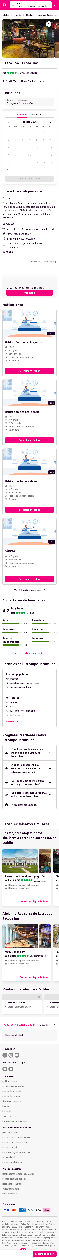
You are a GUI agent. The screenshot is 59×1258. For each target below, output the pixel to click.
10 (8, 147)
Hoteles (5, 15)
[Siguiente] (50, 121)
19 (22, 155)
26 (22, 162)
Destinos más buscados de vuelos (18, 1174)
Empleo (6, 1106)
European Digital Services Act (16, 1152)
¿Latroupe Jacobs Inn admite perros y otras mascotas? (27, 782)
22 (43, 155)
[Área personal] (55, 4)
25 (15, 162)
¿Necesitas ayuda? (11, 1132)
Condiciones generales (13, 1086)
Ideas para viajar (9, 1194)
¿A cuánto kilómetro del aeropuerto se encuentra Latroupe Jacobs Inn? (25, 768)
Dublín (29, 15)
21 (36, 155)
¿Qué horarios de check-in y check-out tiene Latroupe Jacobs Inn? (26, 753)
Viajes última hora (10, 1189)
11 (15, 147)
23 (50, 155)
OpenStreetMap (49, 262)
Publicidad (7, 1111)
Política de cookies (11, 1096)
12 (22, 147)
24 (8, 162)
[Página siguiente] (54, 1024)
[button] (28, 38)
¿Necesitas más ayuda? (23, 805)
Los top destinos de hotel (14, 1179)
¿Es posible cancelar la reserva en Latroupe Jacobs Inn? (28, 794)
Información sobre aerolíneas (16, 1142)
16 (50, 147)
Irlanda (18, 15)
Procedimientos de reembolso (16, 1137)
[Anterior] (8, 121)
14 (36, 147)
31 (8, 170)
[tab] (20, 1024)
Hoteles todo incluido (12, 1184)
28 (36, 162)
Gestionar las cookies (12, 1101)
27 (29, 162)
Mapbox (36, 262)
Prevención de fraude (12, 1162)
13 (29, 147)
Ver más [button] (10, 722)
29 (43, 162)
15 (43, 147)
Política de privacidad (12, 1091)
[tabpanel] (29, 1035)
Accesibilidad (8, 1157)
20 (29, 155)
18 (15, 155)
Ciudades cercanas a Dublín (19, 1024)
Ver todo (7, 251)
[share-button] (49, 24)
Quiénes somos (9, 1081)
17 (8, 155)
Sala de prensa (9, 1116)
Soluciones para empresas (14, 1121)
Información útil (9, 1147)
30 (50, 162)
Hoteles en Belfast (14, 1035)
